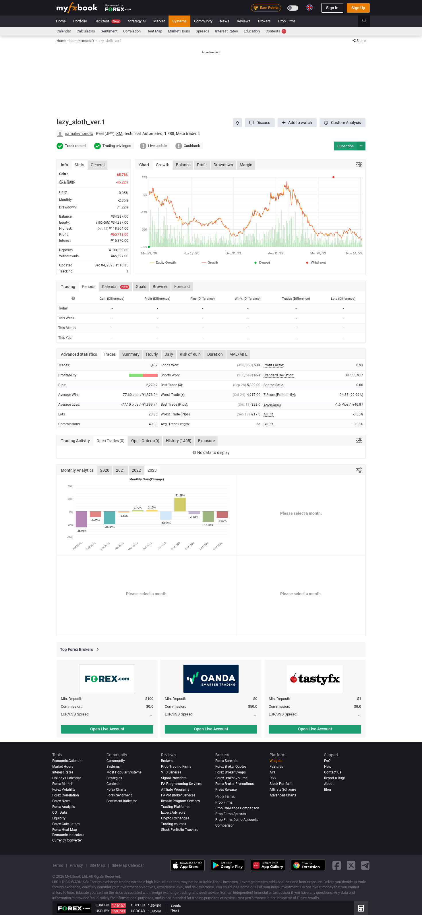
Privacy (76, 865)
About (329, 784)
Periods (88, 286)
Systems (179, 21)
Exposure (206, 440)
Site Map (97, 865)
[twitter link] (351, 865)
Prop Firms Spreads (230, 814)
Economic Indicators (68, 835)
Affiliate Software (283, 790)
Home (61, 21)
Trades (110, 354)
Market (159, 21)
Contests (275, 31)
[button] (260, 122)
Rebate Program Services (180, 801)
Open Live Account (107, 729)
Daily (168, 354)
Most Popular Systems (124, 772)
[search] (367, 21)
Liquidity (58, 818)
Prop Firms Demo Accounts (236, 820)
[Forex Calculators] (361, 908)
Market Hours (179, 31)
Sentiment (109, 31)
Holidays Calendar (66, 778)
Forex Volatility (64, 790)
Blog (327, 790)
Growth (162, 165)
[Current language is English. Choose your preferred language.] (309, 7)
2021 (120, 470)
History (178, 440)
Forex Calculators (66, 824)
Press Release (226, 790)
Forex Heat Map (64, 830)
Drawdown (223, 165)
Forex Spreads (226, 761)
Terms (57, 865)
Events (176, 906)
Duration (215, 354)
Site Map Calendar (128, 865)
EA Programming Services (181, 784)
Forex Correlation (65, 795)
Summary (131, 354)
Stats (79, 165)
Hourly (152, 354)
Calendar (64, 31)
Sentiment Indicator (122, 801)
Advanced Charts (283, 795)
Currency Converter (67, 840)
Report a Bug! (334, 778)
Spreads (202, 31)
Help (327, 767)
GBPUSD (138, 905)
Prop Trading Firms (176, 767)
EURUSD (102, 905)
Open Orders (145, 440)
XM (119, 133)
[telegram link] (365, 865)
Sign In (332, 7)
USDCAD (138, 911)
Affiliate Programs (175, 790)
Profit (202, 165)
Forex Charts (116, 790)
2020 (104, 470)
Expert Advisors (173, 812)
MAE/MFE (238, 354)
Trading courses (173, 824)
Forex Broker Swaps (230, 772)
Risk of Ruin (190, 354)
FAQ (327, 761)
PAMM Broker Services (178, 795)
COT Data (59, 812)
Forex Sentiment (119, 795)
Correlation (132, 31)
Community (203, 21)
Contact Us (332, 772)
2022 (136, 470)
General (97, 165)
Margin (246, 165)
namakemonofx (79, 133)
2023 (152, 470)
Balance (183, 165)
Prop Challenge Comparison (237, 808)
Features (276, 767)
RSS (273, 778)
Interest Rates (226, 31)
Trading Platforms (175, 807)
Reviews (244, 21)
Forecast (182, 286)
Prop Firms (287, 21)
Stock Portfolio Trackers (179, 830)
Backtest (106, 21)
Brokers (264, 21)
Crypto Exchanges (175, 818)
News (224, 21)
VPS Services (171, 772)
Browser (160, 286)
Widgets (276, 761)
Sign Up (358, 7)
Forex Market (62, 784)
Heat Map (154, 31)
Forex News (61, 801)
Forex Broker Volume (231, 778)
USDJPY (102, 911)
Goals (141, 286)
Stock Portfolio (281, 784)
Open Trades (110, 440)
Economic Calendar (67, 761)
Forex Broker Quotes (230, 767)
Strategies (114, 778)
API (272, 772)
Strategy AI (137, 21)
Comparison (225, 825)
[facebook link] (336, 865)
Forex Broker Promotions (234, 784)
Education (252, 31)
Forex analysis (63, 807)
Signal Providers (173, 778)
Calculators (86, 31)
